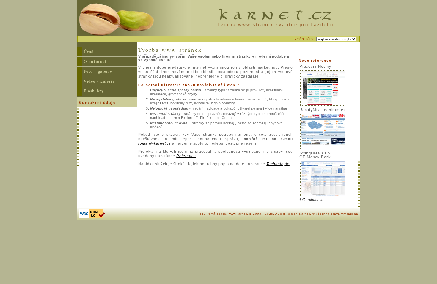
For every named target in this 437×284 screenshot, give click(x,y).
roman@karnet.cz (154, 143)
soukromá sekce (213, 213)
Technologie (278, 164)
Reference (186, 156)
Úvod (89, 51)
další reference (311, 199)
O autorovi (95, 61)
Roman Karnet (298, 213)
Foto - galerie (98, 71)
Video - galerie (99, 81)
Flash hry (94, 91)
